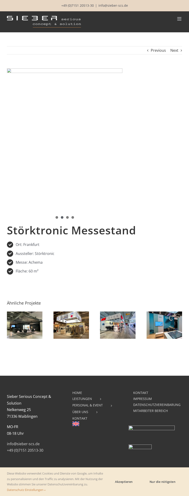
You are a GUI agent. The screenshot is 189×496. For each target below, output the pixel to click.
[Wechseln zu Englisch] (94, 424)
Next (174, 50)
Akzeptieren (124, 482)
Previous (158, 50)
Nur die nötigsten (163, 482)
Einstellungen (34, 490)
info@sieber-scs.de (113, 5)
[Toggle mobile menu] (179, 18)
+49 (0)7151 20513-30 (77, 5)
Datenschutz (15, 490)
